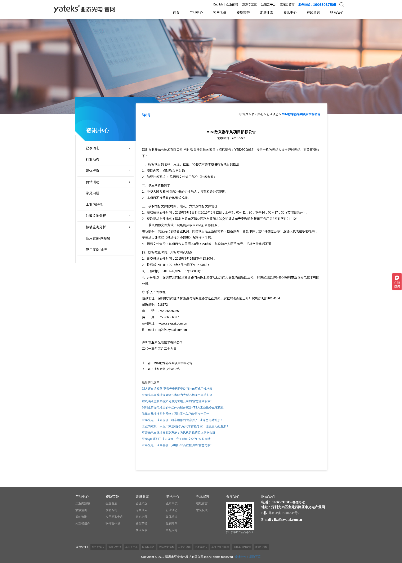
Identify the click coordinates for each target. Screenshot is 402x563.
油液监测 (81, 510)
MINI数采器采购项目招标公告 (301, 114)
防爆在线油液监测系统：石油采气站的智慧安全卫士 (175, 413)
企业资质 (111, 503)
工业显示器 (131, 546)
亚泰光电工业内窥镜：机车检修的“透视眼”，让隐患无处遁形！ (182, 420)
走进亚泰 (266, 12)
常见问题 (92, 193)
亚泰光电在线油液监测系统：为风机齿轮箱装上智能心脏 (178, 432)
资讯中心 (290, 12)
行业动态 (92, 159)
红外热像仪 (98, 546)
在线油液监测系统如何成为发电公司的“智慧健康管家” (176, 401)
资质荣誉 (243, 12)
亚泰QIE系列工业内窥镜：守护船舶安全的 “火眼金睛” (176, 439)
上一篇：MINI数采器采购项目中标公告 (167, 363)
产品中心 (196, 12)
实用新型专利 (114, 516)
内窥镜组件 (82, 523)
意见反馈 (202, 510)
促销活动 (92, 182)
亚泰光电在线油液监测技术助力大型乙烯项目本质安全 (177, 395)
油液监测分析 (96, 216)
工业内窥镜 (94, 204)
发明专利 (111, 510)
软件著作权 (113, 523)
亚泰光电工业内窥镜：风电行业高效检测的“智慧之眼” (176, 445)
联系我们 (337, 12)
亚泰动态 (92, 148)
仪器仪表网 (148, 546)
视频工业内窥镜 (242, 546)
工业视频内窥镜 (220, 546)
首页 (176, 12)
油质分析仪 (201, 546)
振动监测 (81, 516)
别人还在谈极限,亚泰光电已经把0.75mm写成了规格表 (177, 388)
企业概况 (141, 503)
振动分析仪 (114, 546)
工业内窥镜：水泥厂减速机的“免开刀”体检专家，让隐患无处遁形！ (185, 426)
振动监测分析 (96, 227)
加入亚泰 (141, 530)
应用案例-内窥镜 (98, 238)
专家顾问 (141, 510)
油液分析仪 (261, 546)
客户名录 (219, 12)
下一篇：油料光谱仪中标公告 (161, 369)
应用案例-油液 (96, 249)
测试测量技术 (166, 546)
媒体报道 (92, 171)
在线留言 (313, 12)
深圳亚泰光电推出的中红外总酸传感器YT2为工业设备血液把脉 (183, 407)
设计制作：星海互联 (247, 556)
